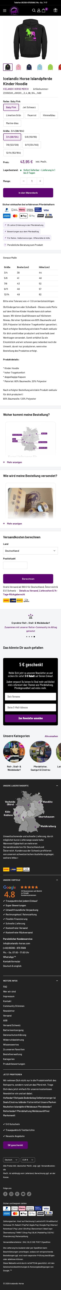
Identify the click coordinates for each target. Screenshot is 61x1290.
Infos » (15, 857)
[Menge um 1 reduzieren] (23, 181)
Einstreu (13, 1102)
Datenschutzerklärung (14, 1034)
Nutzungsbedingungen (40, 1267)
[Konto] (38, 10)
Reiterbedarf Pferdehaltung (17, 1111)
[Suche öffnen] (34, 10)
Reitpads (18, 1097)
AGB (5, 1020)
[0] (44, 10)
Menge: (7, 181)
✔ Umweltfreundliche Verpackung (20, 909)
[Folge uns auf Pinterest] (17, 1194)
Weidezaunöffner (41, 1111)
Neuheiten (8, 1106)
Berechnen (28, 578)
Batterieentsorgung (13, 1030)
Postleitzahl (9, 558)
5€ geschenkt (15, 1145)
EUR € (25, 1159)
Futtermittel (33, 1102)
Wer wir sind (9, 991)
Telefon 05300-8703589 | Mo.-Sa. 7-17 (30, 2)
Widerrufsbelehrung (13, 1039)
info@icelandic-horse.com (16, 943)
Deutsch (8, 1159)
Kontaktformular (11, 961)
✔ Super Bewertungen (14, 905)
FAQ (5, 986)
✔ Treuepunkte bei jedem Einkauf (20, 900)
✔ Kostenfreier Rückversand (18, 932)
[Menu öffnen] (4, 10)
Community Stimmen (13, 1006)
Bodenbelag (30, 1097)
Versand (7, 1015)
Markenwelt (9, 1115)
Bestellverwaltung (12, 1054)
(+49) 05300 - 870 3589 (14, 947)
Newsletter (9, 1010)
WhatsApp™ (9, 956)
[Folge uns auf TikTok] (29, 1194)
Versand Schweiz (11, 1025)
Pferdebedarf (45, 1106)
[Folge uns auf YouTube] (23, 1194)
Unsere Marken (48, 1102)
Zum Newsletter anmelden (30, 718)
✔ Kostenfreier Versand (15, 928)
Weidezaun (32, 1106)
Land (5, 543)
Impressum (8, 996)
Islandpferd (20, 1106)
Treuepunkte (12, 1130)
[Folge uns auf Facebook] (5, 1194)
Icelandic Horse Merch (16, 89)
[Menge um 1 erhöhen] (40, 181)
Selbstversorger (44, 1097)
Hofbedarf (8, 1097)
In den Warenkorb (28, 192)
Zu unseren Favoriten (14, 1049)
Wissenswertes (11, 1044)
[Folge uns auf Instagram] (11, 1194)
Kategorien (9, 1059)
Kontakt (7, 1001)
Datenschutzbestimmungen (15, 1267)
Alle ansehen (51, 736)
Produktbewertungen (14, 1063)
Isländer (22, 1102)
